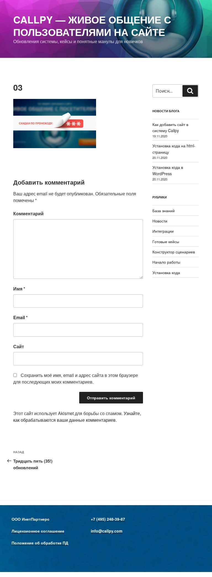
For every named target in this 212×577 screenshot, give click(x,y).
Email (20, 317)
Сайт (18, 346)
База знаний (163, 210)
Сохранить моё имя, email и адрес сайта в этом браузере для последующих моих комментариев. (75, 378)
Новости (159, 221)
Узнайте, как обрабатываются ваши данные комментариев (77, 416)
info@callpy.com (106, 531)
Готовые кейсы (165, 241)
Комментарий (28, 213)
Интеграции (163, 231)
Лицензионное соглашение (38, 531)
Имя (19, 288)
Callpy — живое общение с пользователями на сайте (92, 25)
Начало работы (166, 262)
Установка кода (166, 272)
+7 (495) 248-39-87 (108, 519)
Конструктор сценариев (173, 252)
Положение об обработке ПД (40, 542)
